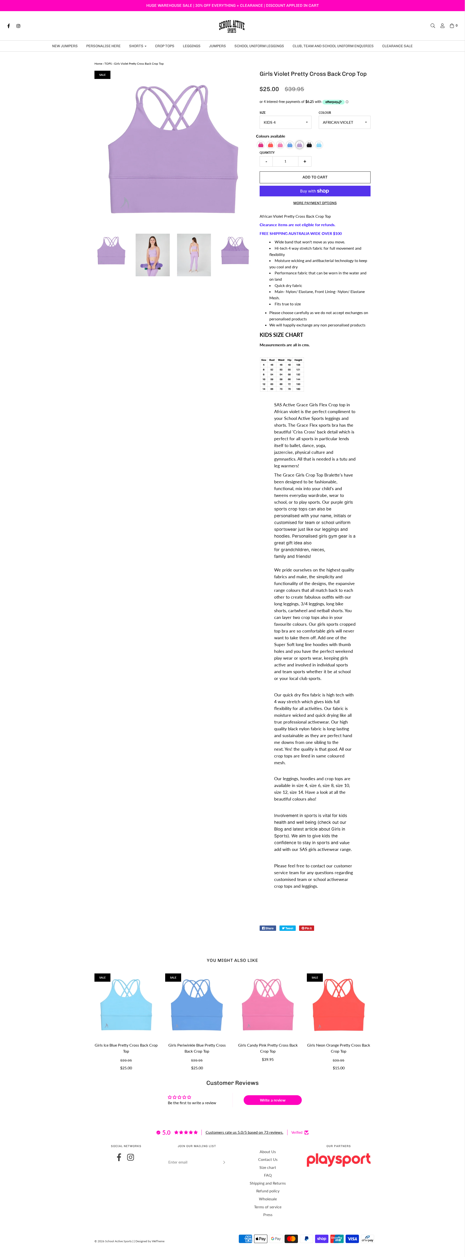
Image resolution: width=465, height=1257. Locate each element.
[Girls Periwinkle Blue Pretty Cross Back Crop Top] (197, 1005)
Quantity (267, 152)
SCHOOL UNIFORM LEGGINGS (259, 46)
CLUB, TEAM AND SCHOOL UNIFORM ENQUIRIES (333, 46)
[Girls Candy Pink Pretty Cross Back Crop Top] (268, 1005)
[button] (260, 144)
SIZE (263, 113)
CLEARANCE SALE (397, 46)
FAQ (268, 1175)
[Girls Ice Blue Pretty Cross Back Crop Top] (126, 1005)
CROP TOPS (164, 46)
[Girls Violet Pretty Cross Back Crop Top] (111, 251)
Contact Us (268, 1159)
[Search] (430, 25)
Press (267, 1214)
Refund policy (267, 1190)
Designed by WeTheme (149, 1241)
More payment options (315, 203)
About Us (268, 1151)
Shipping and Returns (268, 1183)
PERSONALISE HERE (103, 46)
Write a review (273, 1100)
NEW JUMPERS (65, 46)
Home (98, 63)
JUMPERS (217, 46)
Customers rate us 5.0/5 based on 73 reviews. (244, 1132)
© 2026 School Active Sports (113, 1241)
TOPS (108, 63)
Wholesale (268, 1198)
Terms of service (267, 1206)
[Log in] (440, 25)
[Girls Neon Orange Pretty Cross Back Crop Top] (339, 1005)
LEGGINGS (192, 46)
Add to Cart (314, 177)
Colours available (270, 136)
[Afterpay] (367, 1242)
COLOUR (325, 113)
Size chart (267, 1167)
